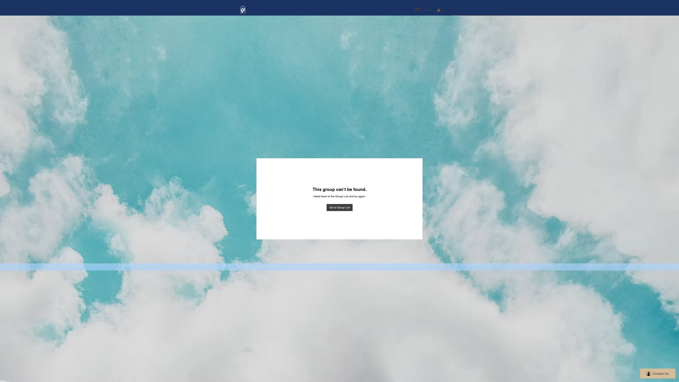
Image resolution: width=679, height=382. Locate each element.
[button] (439, 9)
